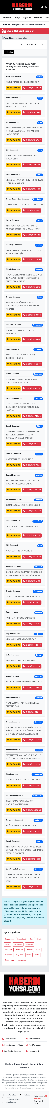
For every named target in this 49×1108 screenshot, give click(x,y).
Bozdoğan (9, 939)
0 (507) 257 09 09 (33, 259)
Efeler (7, 944)
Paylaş (10, 52)
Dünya (17, 17)
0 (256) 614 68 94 (33, 740)
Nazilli (29, 955)
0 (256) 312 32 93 (33, 859)
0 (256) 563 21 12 (33, 339)
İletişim (27, 1095)
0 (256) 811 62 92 (33, 444)
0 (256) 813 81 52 (33, 581)
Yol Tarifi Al (15, 88)
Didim (39, 939)
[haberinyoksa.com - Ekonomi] (22, 7)
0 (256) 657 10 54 (33, 416)
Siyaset (27, 17)
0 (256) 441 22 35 (33, 364)
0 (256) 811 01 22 (33, 235)
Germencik (18, 944)
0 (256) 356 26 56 (33, 557)
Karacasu (8, 950)
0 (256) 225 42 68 (33, 490)
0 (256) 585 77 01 (33, 388)
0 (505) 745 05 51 (33, 535)
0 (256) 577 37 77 (33, 511)
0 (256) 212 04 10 (33, 287)
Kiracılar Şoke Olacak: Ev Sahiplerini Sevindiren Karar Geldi (24, 25)
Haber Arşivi (34, 1051)
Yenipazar (22, 960)
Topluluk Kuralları (12, 1100)
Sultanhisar (9, 960)
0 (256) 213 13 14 (33, 764)
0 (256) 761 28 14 (33, 666)
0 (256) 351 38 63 (33, 786)
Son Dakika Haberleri (12, 1051)
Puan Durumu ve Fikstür (14, 1045)
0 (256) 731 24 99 (33, 688)
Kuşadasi (8, 955)
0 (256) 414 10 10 (33, 210)
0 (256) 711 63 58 (33, 165)
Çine (32, 939)
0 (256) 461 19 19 (33, 112)
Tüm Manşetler (35, 1045)
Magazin (24, 1067)
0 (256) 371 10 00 (33, 624)
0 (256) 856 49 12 (33, 88)
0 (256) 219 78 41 (33, 465)
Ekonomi (38, 17)
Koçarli (30, 950)
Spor (41, 1064)
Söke (37, 955)
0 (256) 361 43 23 (33, 602)
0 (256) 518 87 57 (33, 140)
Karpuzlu (19, 950)
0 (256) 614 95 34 (33, 887)
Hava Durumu (10, 1039)
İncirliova (29, 944)
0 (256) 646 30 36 (33, 810)
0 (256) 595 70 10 (33, 712)
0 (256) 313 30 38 (33, 189)
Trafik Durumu (34, 1039)
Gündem (6, 17)
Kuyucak (19, 955)
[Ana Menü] (3, 7)
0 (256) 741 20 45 (33, 645)
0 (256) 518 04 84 (33, 315)
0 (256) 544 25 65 (33, 831)
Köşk (38, 950)
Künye (7, 1097)
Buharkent (21, 939)
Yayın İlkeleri (10, 1102)
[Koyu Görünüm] (45, 7)
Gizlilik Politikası (9, 1095)
